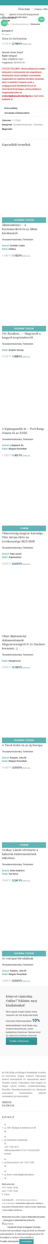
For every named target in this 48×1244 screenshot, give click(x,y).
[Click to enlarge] (6, 15)
